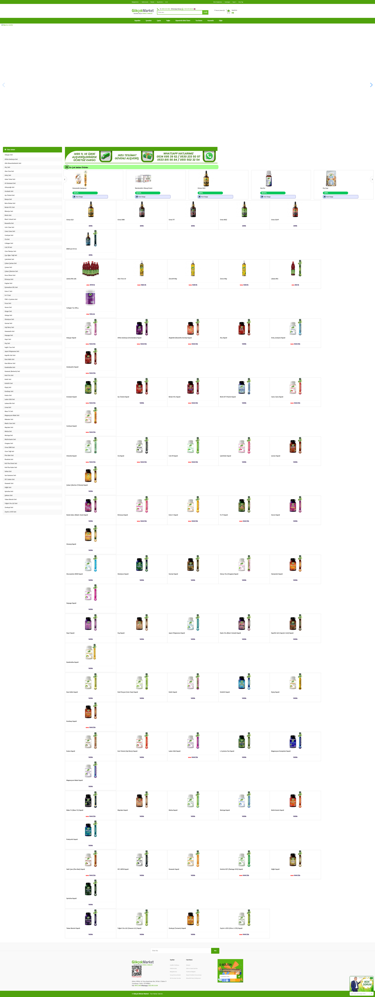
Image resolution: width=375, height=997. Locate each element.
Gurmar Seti (8, 323)
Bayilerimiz (160, 2)
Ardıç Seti (8, 175)
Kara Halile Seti (9, 359)
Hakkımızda (145, 2)
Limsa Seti (8, 407)
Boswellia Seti (9, 223)
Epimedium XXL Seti (11, 287)
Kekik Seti (8, 379)
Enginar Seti (8, 283)
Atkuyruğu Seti (9, 187)
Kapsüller (137, 21)
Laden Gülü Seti (10, 399)
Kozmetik (211, 21)
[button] (195, 9)
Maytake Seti (9, 427)
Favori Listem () (220, 10)
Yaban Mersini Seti (11, 499)
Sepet (234, 2)
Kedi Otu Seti (9, 375)
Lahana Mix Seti (10, 403)
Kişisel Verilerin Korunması (193, 975)
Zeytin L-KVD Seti (10, 512)
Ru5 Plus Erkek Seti (11, 463)
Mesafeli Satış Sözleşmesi (193, 978)
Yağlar (168, 21)
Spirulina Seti (9, 491)
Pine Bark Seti (9, 455)
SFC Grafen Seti (10, 479)
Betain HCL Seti (10, 207)
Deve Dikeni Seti (10, 275)
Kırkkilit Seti (9, 383)
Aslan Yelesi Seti (10, 179)
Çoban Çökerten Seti (11, 271)
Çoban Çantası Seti (11, 263)
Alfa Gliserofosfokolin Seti (13, 163)
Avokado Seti (9, 191)
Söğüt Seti (8, 487)
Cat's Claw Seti (9, 227)
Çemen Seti (8, 267)
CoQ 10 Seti (8, 247)
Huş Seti (7, 343)
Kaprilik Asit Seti (10, 355)
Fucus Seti (8, 303)
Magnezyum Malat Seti (12, 415)
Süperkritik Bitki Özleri (182, 21)
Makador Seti (9, 419)
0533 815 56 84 (188, 9)
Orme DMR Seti (10, 447)
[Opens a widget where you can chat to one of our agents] (361, 985)
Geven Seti (8, 307)
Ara (205, 12)
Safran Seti (8, 471)
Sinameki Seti (9, 483)
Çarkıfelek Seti (9, 259)
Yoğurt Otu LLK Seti (11, 503)
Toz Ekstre (199, 21)
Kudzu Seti (8, 395)
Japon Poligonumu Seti (12, 351)
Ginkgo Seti (8, 315)
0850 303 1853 (166, 9)
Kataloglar (227, 2)
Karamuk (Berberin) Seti (12, 371)
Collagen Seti (9, 243)
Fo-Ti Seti (8, 295)
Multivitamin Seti (10, 439)
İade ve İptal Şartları (192, 968)
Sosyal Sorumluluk (175, 975)
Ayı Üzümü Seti (10, 195)
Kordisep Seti (9, 391)
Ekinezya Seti (9, 279)
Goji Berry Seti (9, 327)
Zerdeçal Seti (9, 507)
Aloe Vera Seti (9, 171)
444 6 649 (137, 986)
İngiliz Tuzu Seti (10, 347)
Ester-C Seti (8, 291)
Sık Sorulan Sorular (175, 978)
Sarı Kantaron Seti (10, 475)
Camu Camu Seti (10, 231)
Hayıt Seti (8, 339)
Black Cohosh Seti (10, 219)
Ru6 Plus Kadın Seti (11, 467)
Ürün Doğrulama (217, 2)
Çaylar (159, 21)
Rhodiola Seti (9, 459)
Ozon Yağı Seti (9, 451)
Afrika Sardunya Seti (11, 159)
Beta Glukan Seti (10, 203)
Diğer (220, 21)
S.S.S (166, 2)
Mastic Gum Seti (10, 423)
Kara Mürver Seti (10, 363)
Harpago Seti (9, 335)
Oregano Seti (9, 443)
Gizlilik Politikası (174, 965)
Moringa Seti (9, 435)
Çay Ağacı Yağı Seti (11, 255)
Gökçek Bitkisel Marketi (141, 994)
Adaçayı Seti (9, 155)
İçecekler (149, 21)
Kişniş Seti (8, 387)
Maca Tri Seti (9, 411)
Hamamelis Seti (9, 331)
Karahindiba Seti (10, 367)
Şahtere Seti (8, 495)
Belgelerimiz (135, 2)
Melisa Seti (8, 431)
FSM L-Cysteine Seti (11, 299)
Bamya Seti (8, 199)
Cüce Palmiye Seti (10, 251)
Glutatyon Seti (9, 319)
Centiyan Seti (9, 235)
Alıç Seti (7, 167)
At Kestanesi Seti (10, 183)
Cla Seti (7, 239)
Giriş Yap (240, 2)
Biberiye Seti (9, 211)
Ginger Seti (8, 311)
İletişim (152, 2)
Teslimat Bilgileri (191, 972)
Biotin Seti (8, 215)
